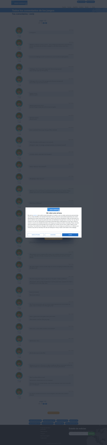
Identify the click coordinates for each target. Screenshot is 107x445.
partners (35, 215)
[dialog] (53, 222)
